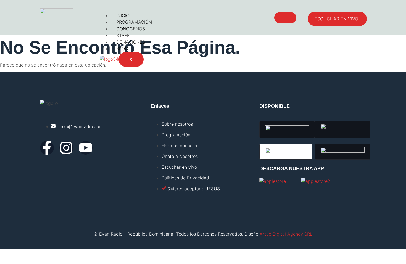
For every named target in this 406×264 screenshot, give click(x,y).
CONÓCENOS (130, 28)
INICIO (123, 15)
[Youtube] (86, 148)
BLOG (122, 48)
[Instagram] (66, 148)
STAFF (123, 35)
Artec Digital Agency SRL (286, 234)
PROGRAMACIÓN (134, 22)
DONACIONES (130, 42)
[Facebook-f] (47, 148)
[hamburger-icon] (285, 17)
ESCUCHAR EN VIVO (336, 19)
